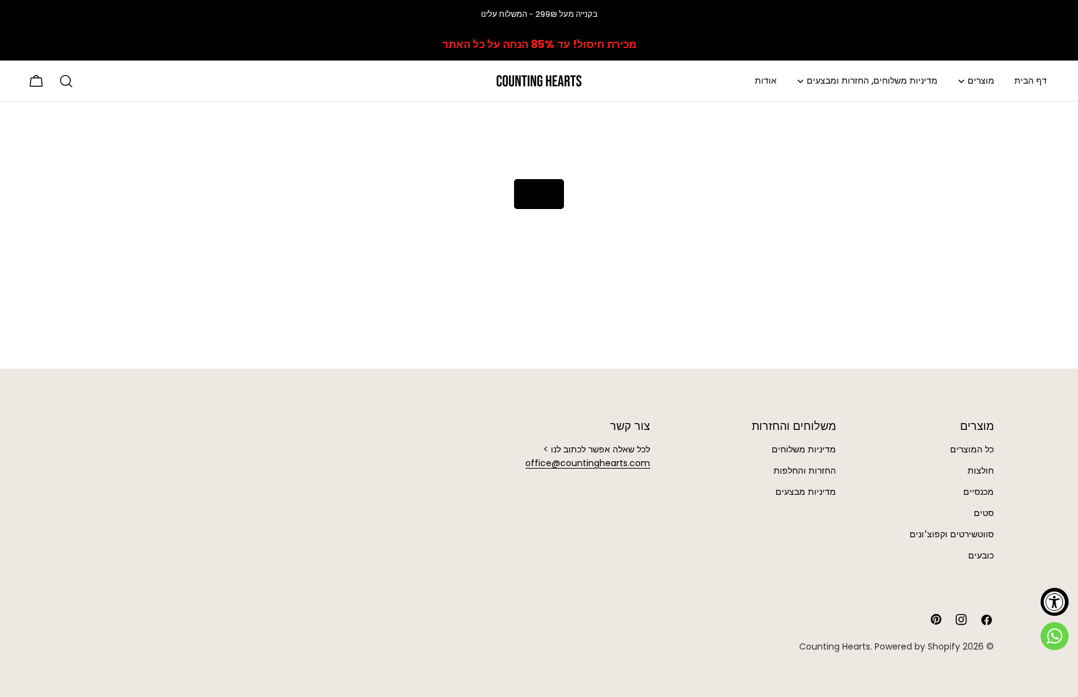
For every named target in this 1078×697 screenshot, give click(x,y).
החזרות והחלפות (805, 470)
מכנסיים (978, 491)
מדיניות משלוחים (804, 449)
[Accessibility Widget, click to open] (1055, 602)
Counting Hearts (834, 646)
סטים (984, 513)
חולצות (981, 470)
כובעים (981, 555)
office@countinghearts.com (587, 463)
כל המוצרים (972, 449)
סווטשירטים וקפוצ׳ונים (952, 534)
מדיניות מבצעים (805, 491)
